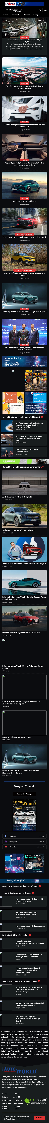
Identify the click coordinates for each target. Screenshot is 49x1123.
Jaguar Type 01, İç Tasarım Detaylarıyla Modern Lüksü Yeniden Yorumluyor (24, 164)
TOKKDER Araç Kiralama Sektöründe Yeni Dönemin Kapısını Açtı (24, 126)
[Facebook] (24, 836)
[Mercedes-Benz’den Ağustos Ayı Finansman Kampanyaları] (6, 943)
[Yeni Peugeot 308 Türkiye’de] (24, 185)
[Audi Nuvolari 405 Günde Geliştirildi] (24, 482)
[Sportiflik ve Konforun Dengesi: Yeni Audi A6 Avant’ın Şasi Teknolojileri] (24, 687)
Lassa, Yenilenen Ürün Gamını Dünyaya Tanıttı (27, 450)
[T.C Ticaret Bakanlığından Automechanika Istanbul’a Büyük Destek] (6, 1020)
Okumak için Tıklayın (24, 794)
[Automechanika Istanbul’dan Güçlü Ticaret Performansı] (6, 901)
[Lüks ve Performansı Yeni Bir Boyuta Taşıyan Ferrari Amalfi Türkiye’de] (24, 582)
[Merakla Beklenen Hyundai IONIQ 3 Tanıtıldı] (24, 618)
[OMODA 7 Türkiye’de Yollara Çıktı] (24, 723)
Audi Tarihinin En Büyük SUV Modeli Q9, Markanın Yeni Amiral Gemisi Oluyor (29, 438)
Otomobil (29, 234)
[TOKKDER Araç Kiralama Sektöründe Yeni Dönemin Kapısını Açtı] (24, 109)
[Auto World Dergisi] (14, 10)
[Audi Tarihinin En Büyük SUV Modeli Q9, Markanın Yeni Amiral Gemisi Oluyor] (7, 440)
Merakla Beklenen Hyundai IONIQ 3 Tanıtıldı (21, 632)
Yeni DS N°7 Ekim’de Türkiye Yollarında (18, 530)
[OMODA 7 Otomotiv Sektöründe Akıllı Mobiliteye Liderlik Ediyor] (6, 1005)
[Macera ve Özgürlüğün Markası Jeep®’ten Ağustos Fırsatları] (24, 257)
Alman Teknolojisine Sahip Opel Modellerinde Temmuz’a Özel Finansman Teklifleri (28, 970)
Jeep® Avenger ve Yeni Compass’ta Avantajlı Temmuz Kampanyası (29, 956)
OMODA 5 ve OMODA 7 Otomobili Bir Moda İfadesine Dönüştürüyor (20, 771)
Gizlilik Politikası (22, 1117)
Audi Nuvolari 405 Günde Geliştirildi (17, 497)
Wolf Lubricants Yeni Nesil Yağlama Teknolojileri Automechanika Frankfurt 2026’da (29, 425)
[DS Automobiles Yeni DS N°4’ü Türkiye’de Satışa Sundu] (24, 651)
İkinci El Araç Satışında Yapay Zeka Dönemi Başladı (24, 563)
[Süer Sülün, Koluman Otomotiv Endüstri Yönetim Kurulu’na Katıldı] (24, 70)
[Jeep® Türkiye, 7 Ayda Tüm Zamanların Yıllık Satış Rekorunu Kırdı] (24, 28)
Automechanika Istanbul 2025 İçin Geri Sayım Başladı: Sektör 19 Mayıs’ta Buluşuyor (29, 989)
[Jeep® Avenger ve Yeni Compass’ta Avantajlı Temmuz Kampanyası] (6, 957)
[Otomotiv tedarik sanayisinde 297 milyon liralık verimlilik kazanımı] (24, 332)
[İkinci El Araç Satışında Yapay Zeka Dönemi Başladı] (24, 549)
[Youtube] (24, 846)
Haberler (24, 37)
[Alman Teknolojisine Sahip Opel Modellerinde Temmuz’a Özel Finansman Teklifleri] (6, 971)
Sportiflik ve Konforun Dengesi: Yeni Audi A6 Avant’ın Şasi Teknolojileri (21, 702)
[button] (39, 1118)
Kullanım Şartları (9, 1119)
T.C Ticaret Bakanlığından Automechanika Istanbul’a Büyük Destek (28, 1019)
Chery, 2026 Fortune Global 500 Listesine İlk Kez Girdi (24, 237)
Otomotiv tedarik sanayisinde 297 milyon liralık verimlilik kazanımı (24, 349)
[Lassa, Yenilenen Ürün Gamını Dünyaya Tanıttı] (7, 452)
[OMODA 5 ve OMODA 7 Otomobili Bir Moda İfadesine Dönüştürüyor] (24, 756)
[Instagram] (24, 841)
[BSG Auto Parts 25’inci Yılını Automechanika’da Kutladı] (6, 915)
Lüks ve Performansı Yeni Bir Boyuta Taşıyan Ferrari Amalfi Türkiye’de (24, 598)
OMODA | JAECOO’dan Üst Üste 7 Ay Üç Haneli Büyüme (24, 312)
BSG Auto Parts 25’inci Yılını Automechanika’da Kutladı (26, 914)
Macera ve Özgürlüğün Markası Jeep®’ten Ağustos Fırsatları (24, 274)
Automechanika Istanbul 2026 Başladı (30, 926)
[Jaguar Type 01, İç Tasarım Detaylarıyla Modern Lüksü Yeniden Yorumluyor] (24, 147)
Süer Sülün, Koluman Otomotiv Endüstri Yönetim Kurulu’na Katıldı (24, 87)
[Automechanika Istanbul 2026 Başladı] (6, 927)
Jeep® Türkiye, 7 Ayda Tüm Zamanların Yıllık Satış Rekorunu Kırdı (24, 41)
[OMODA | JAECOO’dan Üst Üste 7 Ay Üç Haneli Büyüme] (24, 296)
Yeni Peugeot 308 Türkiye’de (24, 201)
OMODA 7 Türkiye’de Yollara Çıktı (16, 737)
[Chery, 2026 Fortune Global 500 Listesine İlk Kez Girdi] (24, 221)
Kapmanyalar (29, 270)
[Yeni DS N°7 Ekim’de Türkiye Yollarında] (24, 516)
